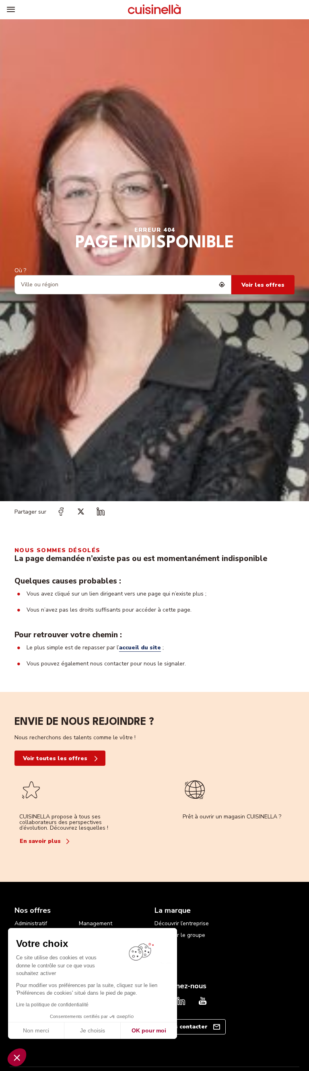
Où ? (20, 270)
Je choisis (92, 1030)
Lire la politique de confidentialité (52, 1005)
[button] (17, 1057)
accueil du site (140, 647)
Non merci (36, 1030)
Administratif (30, 923)
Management (95, 923)
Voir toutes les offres (55, 758)
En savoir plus (40, 841)
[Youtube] (203, 1002)
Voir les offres (262, 285)
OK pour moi (149, 1030)
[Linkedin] (181, 1002)
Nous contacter (185, 1026)
